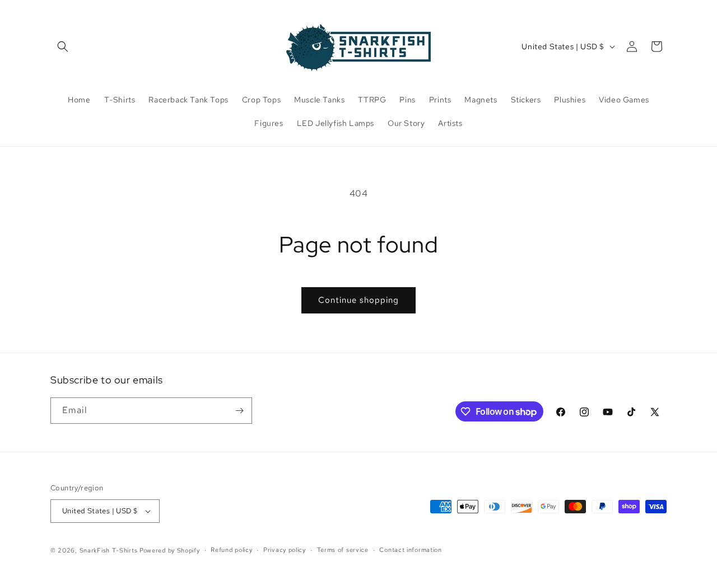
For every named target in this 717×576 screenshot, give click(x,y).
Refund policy (231, 550)
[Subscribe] (239, 410)
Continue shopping (358, 300)
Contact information (410, 550)
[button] (62, 46)
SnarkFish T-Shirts (109, 550)
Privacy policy (284, 550)
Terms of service (343, 550)
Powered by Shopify (169, 550)
